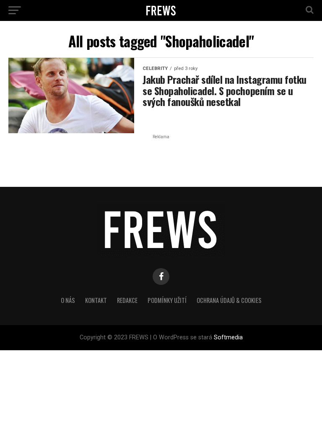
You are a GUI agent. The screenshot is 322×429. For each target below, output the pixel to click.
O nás (68, 300)
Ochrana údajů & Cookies (229, 300)
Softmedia (228, 337)
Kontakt (96, 300)
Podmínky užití (167, 300)
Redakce (127, 300)
